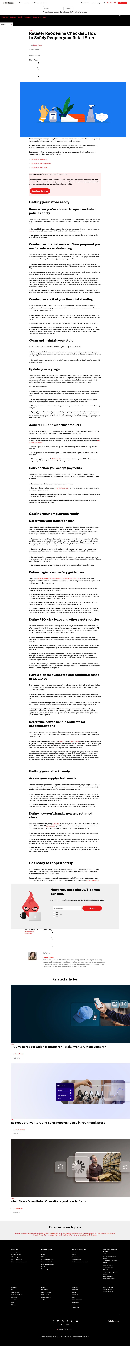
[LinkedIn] (38, 77)
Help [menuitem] (98, 3)
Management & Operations (29, 932)
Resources (14, 1287)
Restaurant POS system (79, 1249)
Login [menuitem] (103, 3)
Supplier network (46, 1292)
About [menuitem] (93, 3)
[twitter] (57, 1321)
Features (43, 1252)
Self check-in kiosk (108, 1265)
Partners (43, 1287)
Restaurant (27, 17)
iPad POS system (15, 1252)
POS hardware (45, 1257)
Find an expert (45, 1295)
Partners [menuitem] (43, 3)
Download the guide (40, 191)
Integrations (44, 1290)
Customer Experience (38, 1233)
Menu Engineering (109, 1233)
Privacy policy (68, 1329)
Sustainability (75, 1302)
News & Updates (38, 1235)
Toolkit (43, 1300)
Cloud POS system (16, 1254)
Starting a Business (83, 1235)
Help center (14, 1300)
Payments (47, 1235)
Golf (44, 17)
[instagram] (62, 1321)
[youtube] (76, 1321)
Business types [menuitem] (23, 3)
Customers (14, 1297)
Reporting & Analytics (58, 1235)
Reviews (74, 1292)
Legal (73, 1305)
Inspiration (63, 1233)
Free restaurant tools (16, 1295)
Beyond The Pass (20, 1233)
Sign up (92, 908)
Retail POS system (46, 1249)
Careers (74, 1297)
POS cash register (15, 1257)
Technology (93, 1235)
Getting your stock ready (39, 168)
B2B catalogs (44, 1269)
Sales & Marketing (71, 1235)
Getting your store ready (39, 159)
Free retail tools (15, 1292)
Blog (12, 1290)
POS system (14, 1249)
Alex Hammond (20, 1130)
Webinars (13, 1305)
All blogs (5, 17)
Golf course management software (110, 1250)
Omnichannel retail (46, 1262)
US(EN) (61, 1329)
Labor (84, 1233)
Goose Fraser (37, 45)
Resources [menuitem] (84, 3)
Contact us (75, 1295)
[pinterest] (67, 1321)
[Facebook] (38, 63)
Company (13, 17)
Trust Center (75, 1307)
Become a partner (46, 1297)
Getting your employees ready (41, 164)
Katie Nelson (19, 1208)
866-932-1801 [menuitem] (111, 3)
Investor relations (77, 1300)
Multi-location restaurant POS (80, 1262)
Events (12, 1302)
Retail (20, 17)
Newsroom (75, 1290)
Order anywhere (76, 1259)
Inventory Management (74, 1233)
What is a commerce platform (19, 1262)
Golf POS (105, 1253)
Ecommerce (37, 17)
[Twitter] (38, 70)
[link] (111, 3)
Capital (28, 1233)
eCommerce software (47, 1259)
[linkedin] (72, 1321)
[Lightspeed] (8, 2)
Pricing (43, 1254)
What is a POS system (16, 1259)
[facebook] (53, 1321)
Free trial (122, 3)
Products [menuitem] (34, 3)
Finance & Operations (52, 1233)
